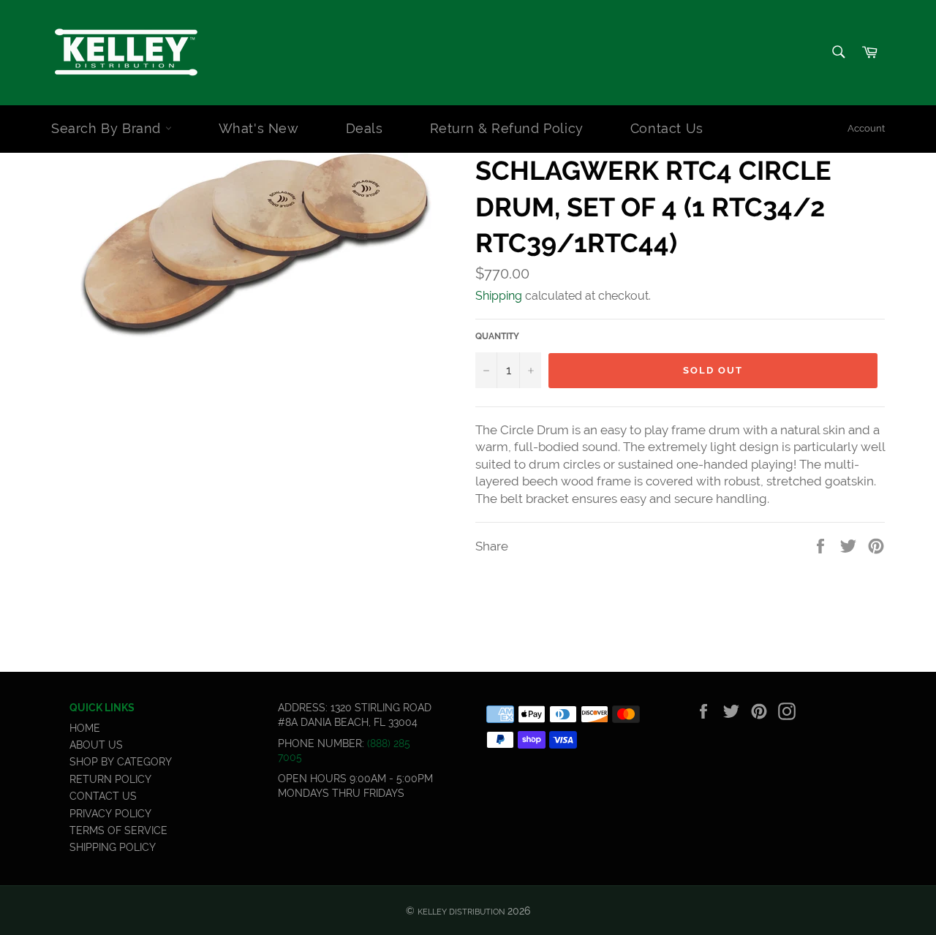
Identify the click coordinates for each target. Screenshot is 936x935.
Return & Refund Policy (507, 128)
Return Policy (110, 779)
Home (84, 728)
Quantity (497, 336)
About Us (96, 745)
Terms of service (118, 830)
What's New (259, 128)
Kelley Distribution (461, 911)
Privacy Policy (110, 813)
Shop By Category (120, 762)
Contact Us (666, 128)
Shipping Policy (112, 847)
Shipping (498, 296)
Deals (364, 128)
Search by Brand (108, 128)
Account (866, 128)
